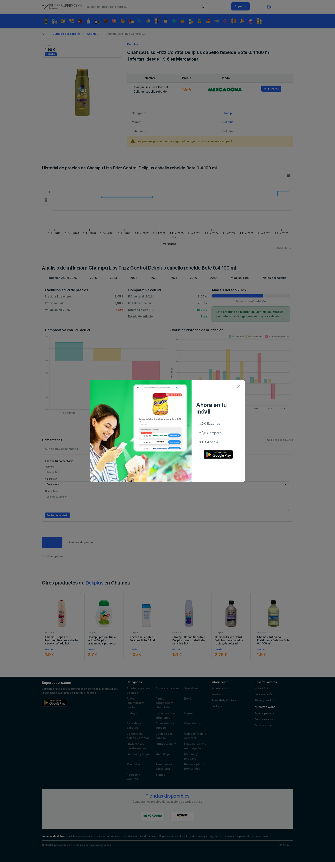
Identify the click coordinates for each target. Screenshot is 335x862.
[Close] (238, 387)
